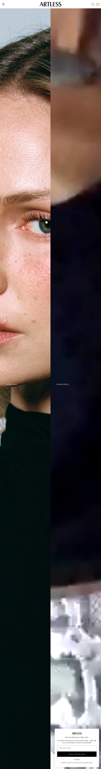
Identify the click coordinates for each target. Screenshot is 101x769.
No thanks (77, 759)
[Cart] (98, 4)
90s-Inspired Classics (11, 384)
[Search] (93, 4)
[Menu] (3, 4)
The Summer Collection (62, 384)
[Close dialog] (98, 730)
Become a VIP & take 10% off (77, 754)
